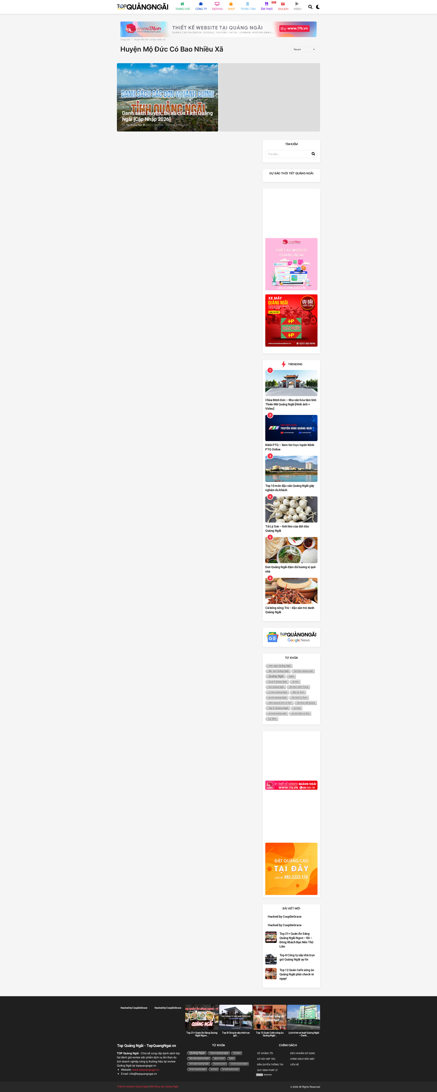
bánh (291, 676)
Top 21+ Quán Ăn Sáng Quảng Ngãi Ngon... (201, 1034)
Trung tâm (248, 9)
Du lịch (283, 9)
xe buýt (297, 708)
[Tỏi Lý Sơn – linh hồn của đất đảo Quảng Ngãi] (291, 509)
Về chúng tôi (265, 1053)
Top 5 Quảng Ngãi (278, 708)
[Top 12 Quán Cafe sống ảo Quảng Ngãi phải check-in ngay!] (271, 973)
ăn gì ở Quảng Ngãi (278, 681)
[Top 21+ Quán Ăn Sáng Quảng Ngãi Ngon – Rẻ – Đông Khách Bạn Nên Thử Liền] (271, 937)
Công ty (201, 9)
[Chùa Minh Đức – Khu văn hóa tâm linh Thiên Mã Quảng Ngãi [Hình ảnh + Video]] (291, 383)
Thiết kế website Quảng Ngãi (132, 1086)
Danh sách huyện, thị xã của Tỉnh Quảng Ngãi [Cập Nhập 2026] (167, 116)
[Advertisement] (291, 212)
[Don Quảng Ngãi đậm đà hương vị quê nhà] (291, 550)
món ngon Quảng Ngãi (280, 666)
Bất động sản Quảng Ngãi (164, 1086)
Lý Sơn (272, 718)
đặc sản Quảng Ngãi (279, 671)
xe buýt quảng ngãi (277, 713)
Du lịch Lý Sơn (299, 697)
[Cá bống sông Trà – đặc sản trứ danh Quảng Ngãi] (291, 591)
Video (297, 9)
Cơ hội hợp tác (266, 1058)
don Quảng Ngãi (276, 687)
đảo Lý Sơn (298, 692)
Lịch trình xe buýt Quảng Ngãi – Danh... (303, 1034)
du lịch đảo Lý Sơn (300, 713)
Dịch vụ (217, 9)
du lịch (295, 681)
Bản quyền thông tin (270, 1064)
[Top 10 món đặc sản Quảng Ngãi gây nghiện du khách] (291, 469)
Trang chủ (182, 9)
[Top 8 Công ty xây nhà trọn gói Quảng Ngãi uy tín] (271, 958)
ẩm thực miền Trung (299, 687)
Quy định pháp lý (267, 1070)
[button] (310, 6)
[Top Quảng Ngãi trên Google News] (291, 637)
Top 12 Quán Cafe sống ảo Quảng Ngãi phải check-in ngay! (296, 974)
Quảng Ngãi (276, 676)
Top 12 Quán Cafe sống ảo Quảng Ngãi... (270, 1034)
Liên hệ (294, 1064)
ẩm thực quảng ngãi (303, 671)
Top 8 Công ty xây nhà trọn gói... (236, 1034)
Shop (231, 9)
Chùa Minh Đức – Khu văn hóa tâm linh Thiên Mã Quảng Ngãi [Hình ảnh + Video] (290, 404)
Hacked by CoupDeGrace (284, 916)
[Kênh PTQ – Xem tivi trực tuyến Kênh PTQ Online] (291, 428)
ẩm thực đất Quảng (306, 703)
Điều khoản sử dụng (302, 1053)
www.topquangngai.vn (145, 1070)
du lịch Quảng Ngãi (277, 697)
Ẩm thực (267, 6)
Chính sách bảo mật (302, 1058)
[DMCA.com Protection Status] (264, 1074)
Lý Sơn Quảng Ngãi (278, 692)
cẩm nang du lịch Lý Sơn (280, 703)
